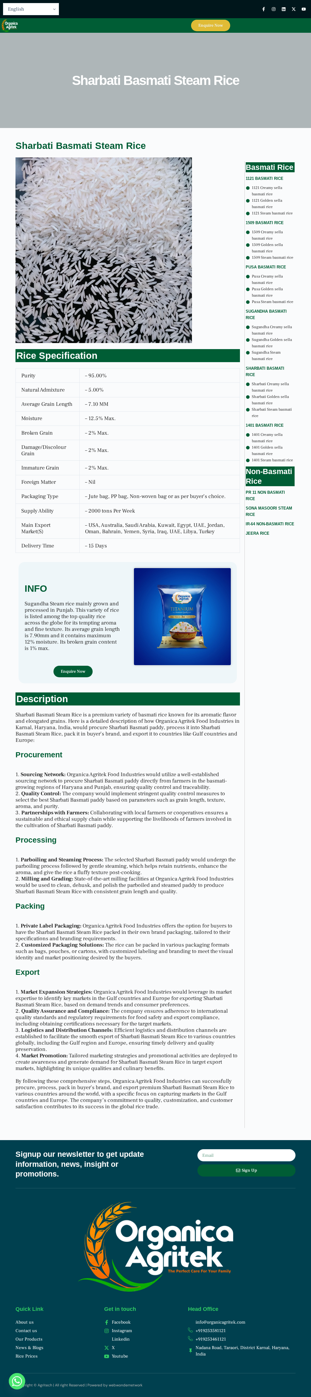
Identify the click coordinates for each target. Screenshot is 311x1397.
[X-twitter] (293, 9)
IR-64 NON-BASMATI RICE (270, 524)
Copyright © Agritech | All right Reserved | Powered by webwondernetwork (78, 1385)
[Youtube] (303, 9)
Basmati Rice (269, 167)
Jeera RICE (257, 533)
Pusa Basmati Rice (266, 267)
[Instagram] (273, 9)
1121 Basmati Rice (264, 178)
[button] (179, 25)
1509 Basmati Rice (265, 222)
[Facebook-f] (263, 9)
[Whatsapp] (17, 1381)
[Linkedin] (283, 9)
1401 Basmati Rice (265, 425)
